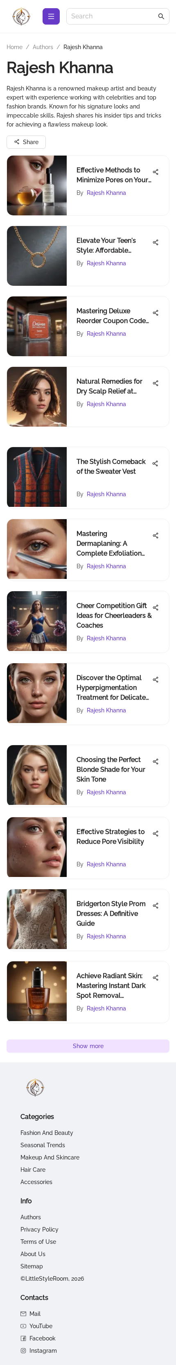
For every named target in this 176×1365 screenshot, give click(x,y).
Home (15, 47)
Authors (43, 47)
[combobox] (113, 16)
